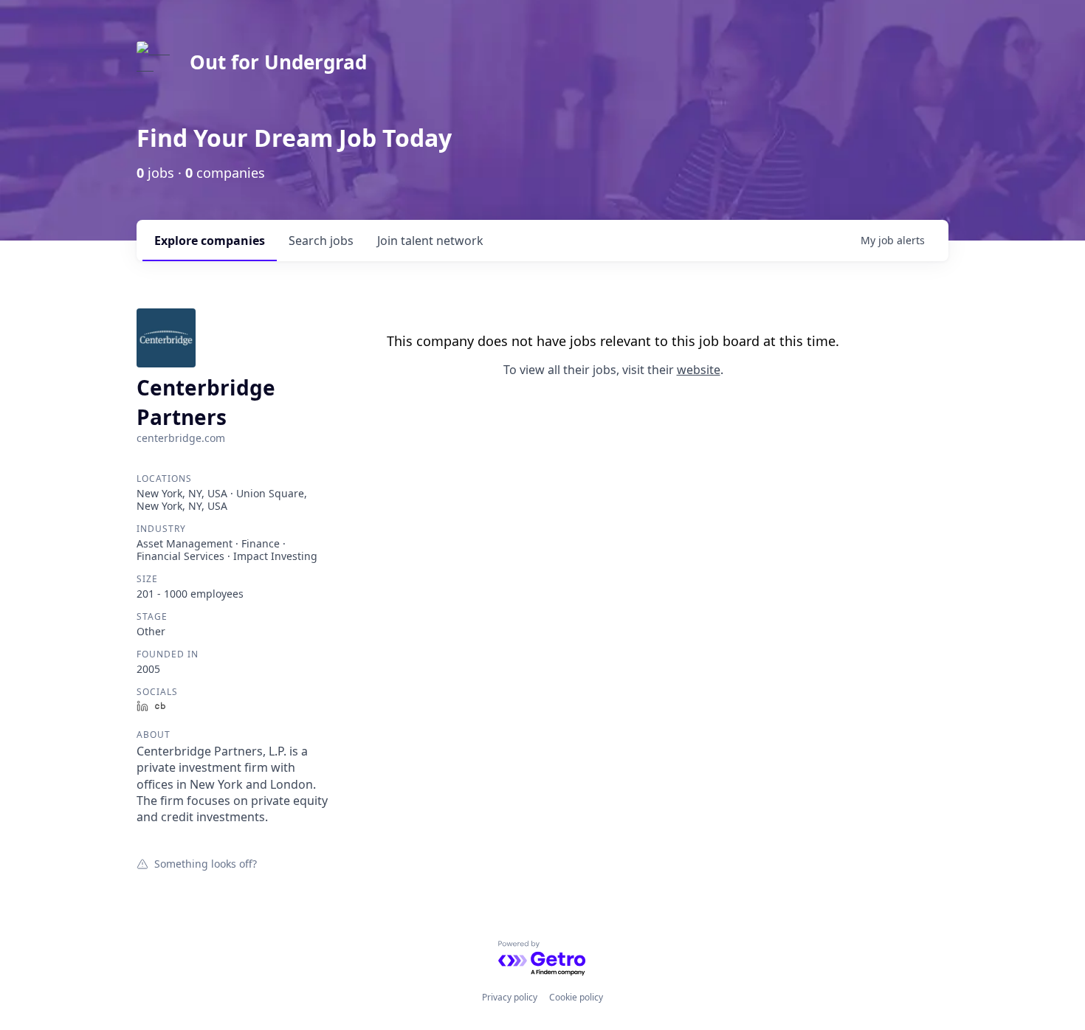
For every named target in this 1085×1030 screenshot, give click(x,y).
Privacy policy (509, 997)
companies (209, 240)
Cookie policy (576, 997)
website (698, 370)
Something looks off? (205, 863)
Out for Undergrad (278, 62)
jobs (321, 240)
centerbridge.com (181, 438)
